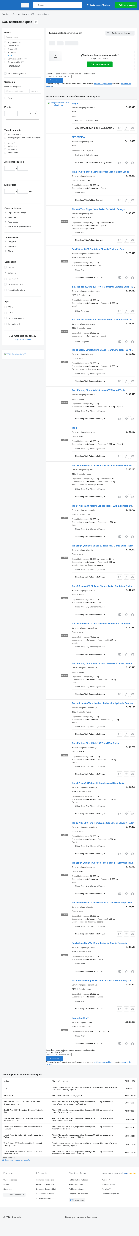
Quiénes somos (10, 1180)
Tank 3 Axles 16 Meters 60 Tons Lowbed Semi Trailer (98, 783)
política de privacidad (103, 84)
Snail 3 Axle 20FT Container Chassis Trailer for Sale (98, 249)
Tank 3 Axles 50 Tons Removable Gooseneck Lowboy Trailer (103, 823)
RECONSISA (78, 137)
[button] (126, 128)
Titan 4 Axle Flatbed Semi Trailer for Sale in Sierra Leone (100, 172)
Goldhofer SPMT (80, 1018)
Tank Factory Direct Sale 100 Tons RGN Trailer (95, 743)
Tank (74, 428)
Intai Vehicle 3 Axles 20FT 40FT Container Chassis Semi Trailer (104, 287)
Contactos (7, 1189)
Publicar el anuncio (100, 64)
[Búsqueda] (36, 5)
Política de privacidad (45, 1184)
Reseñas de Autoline (45, 1194)
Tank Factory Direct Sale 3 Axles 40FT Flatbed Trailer (99, 390)
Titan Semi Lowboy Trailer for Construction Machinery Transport (105, 980)
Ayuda (6, 1184)
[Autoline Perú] (10, 5)
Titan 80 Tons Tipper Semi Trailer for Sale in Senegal (98, 209)
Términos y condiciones (46, 1180)
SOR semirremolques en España (16, 1160)
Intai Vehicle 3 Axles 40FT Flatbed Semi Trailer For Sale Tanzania (105, 319)
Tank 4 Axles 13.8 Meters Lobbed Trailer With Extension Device (104, 506)
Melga (75, 103)
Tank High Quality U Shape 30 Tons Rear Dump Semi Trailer (102, 546)
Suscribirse (54, 80)
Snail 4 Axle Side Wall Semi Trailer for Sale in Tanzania (99, 943)
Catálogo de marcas (44, 1198)
